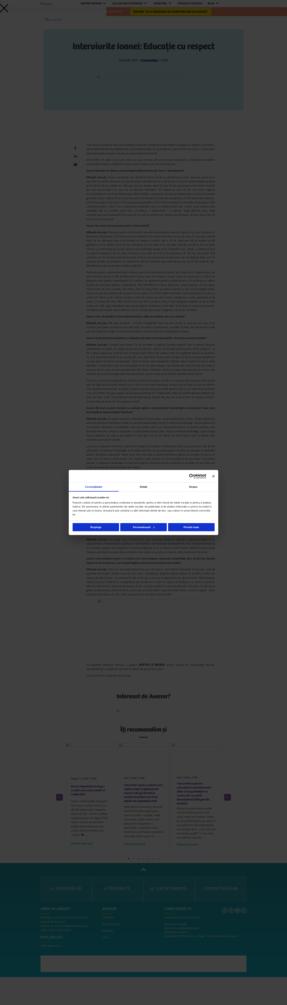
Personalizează (141, 527)
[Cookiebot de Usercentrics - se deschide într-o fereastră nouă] (191, 476)
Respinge (95, 527)
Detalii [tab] (143, 486)
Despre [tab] (193, 486)
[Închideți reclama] (213, 476)
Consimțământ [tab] (93, 486)
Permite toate (191, 527)
